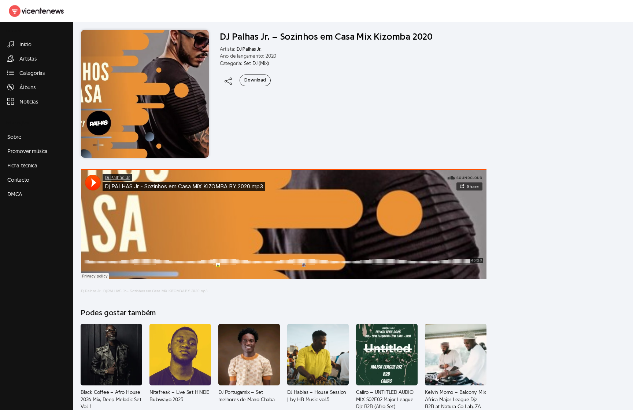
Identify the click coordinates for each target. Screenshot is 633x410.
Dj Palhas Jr (90, 291)
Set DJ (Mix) (256, 63)
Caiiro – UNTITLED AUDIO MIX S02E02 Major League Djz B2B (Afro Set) (384, 399)
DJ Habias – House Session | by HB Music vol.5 (316, 396)
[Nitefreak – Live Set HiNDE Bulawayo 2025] (180, 354)
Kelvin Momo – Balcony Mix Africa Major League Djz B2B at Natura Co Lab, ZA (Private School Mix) (455, 400)
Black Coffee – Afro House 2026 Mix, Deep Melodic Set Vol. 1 (111, 399)
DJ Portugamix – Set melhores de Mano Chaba (246, 396)
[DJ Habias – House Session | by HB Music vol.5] (318, 354)
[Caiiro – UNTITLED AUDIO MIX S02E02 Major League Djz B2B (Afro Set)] (387, 354)
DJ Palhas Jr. (249, 49)
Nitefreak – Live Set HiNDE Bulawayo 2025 (179, 396)
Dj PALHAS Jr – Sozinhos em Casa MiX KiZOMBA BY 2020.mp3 (155, 291)
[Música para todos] (36, 11)
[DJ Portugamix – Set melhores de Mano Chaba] (249, 354)
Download (255, 80)
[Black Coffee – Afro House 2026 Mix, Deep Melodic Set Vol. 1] (111, 354)
